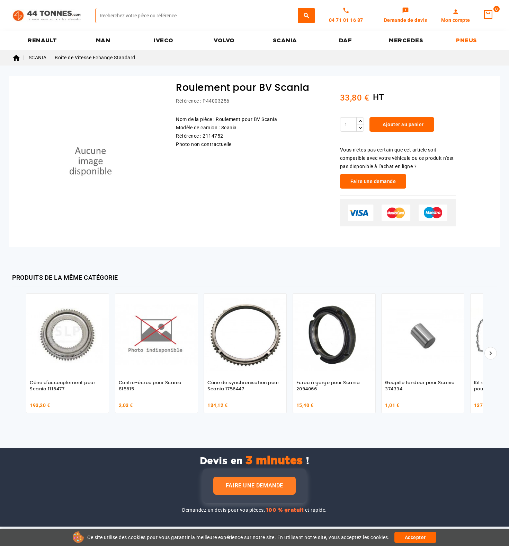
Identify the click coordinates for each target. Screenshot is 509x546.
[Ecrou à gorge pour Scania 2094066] (334, 334)
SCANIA (285, 40)
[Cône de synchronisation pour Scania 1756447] (245, 334)
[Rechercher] (306, 15)
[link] (405, 15)
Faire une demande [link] (373, 181)
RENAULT (42, 40)
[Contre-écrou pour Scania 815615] (156, 334)
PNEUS (466, 40)
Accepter (415, 537)
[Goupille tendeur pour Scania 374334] (422, 334)
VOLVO (224, 40)
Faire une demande (254, 485)
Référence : (189, 101)
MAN (103, 40)
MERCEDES (406, 40)
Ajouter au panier (403, 124)
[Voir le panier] (488, 14)
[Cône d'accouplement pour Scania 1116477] (67, 334)
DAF (345, 40)
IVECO (163, 40)
